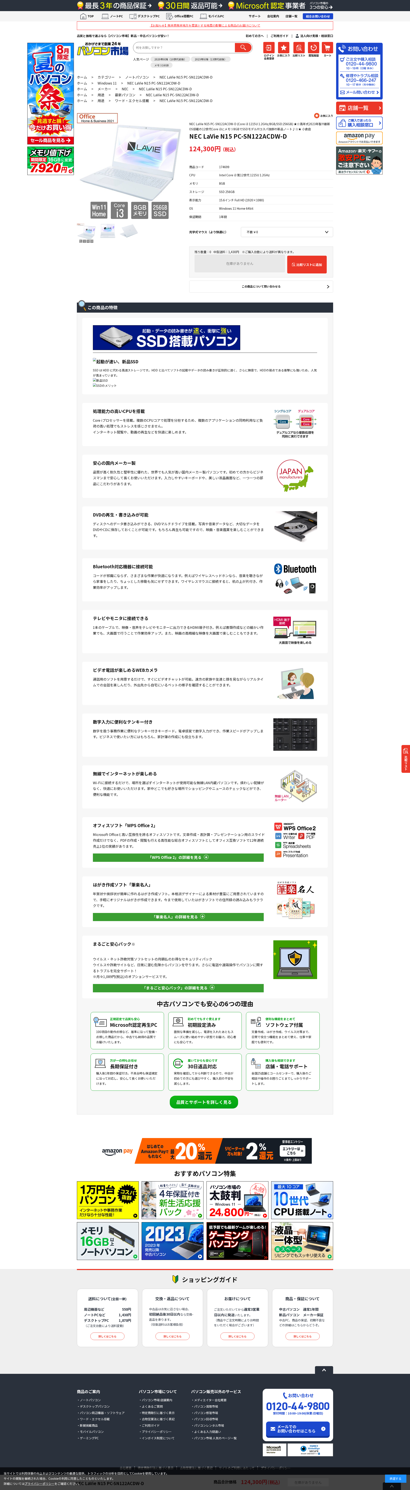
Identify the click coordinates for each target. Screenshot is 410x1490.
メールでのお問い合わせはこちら (296, 1429)
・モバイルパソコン (90, 1431)
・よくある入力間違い (206, 1431)
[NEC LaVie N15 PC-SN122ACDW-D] (130, 166)
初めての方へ (255, 36)
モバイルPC (216, 16)
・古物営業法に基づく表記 (157, 1419)
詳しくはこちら (107, 1336)
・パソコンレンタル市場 (207, 1425)
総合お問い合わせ (318, 16)
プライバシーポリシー (39, 1483)
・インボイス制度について (157, 1438)
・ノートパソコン (89, 1400)
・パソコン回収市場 (204, 1419)
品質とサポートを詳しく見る (204, 1102)
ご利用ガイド (279, 36)
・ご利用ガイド (149, 1425)
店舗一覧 (291, 16)
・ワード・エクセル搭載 (93, 1419)
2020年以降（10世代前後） (170, 59)
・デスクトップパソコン (93, 1406)
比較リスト (406, 762)
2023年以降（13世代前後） (211, 59)
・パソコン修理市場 (204, 1413)
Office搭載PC (183, 16)
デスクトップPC (149, 16)
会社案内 (273, 16)
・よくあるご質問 (151, 1406)
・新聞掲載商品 (87, 1425)
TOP (91, 16)
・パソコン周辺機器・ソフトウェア (101, 1413)
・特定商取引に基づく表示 (157, 1413)
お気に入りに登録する (323, 115)
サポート (255, 16)
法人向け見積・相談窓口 (316, 36)
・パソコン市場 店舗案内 (155, 1400)
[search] (243, 47)
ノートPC (116, 16)
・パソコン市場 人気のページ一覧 (214, 1438)
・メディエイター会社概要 (209, 1400)
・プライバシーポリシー (155, 1431)
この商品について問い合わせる (261, 286)
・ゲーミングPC (88, 1438)
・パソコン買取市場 (204, 1406)
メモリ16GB (161, 65)
